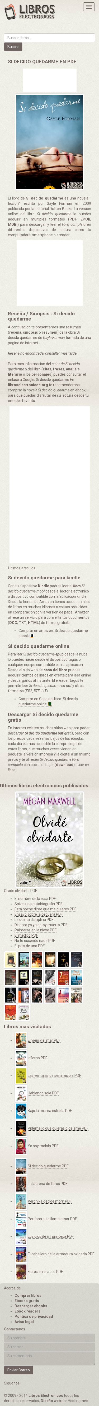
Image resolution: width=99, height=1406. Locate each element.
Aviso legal (24, 1322)
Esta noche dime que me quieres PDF (45, 909)
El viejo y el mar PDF (44, 1040)
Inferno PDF (37, 1058)
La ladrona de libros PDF (47, 1184)
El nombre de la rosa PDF (35, 898)
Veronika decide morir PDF (50, 1201)
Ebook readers (27, 1311)
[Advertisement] (49, 81)
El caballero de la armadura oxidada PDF (61, 1254)
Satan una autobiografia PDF (38, 904)
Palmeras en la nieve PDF (35, 930)
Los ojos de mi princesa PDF (51, 1236)
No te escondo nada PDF (35, 940)
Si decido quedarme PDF (48, 1166)
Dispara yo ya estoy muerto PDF (41, 925)
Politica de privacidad (34, 1316)
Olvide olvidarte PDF (20, 891)
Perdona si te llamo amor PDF (52, 1219)
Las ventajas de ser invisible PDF (54, 1075)
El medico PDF (26, 935)
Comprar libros (28, 1295)
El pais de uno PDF (30, 946)
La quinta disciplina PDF (34, 919)
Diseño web (51, 1401)
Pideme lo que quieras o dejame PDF (58, 1128)
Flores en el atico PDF (45, 1271)
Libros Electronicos (46, 1395)
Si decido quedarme (52, 379)
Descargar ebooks (31, 1306)
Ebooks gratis (27, 1301)
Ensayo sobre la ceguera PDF (39, 914)
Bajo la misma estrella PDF (50, 1111)
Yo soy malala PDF (43, 1146)
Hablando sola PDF (43, 1093)
